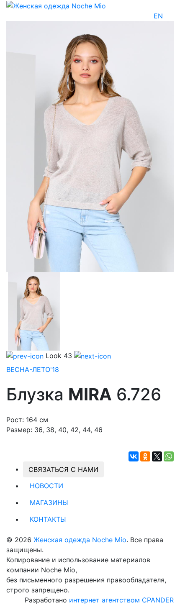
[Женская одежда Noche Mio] (56, 5)
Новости (46, 486)
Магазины (49, 502)
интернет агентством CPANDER (121, 600)
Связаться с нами (63, 469)
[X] (157, 456)
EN (158, 16)
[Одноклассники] (145, 456)
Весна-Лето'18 (32, 369)
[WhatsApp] (169, 456)
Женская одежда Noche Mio (79, 540)
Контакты (48, 519)
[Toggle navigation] (168, 16)
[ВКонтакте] (134, 456)
